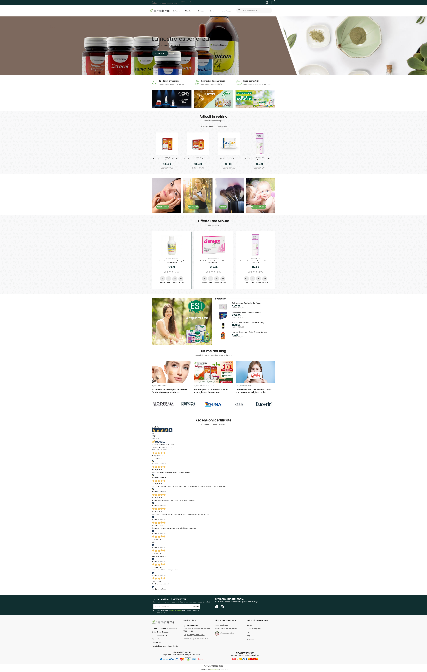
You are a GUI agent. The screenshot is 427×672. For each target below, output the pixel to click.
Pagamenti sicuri (221, 625)
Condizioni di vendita (160, 635)
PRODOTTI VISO (163, 207)
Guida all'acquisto (254, 629)
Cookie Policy (220, 629)
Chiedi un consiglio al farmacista (164, 628)
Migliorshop (214, 669)
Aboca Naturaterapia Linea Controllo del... (167, 159)
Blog (212, 11)
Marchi (249, 625)
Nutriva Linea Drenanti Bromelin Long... (248, 322)
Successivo (163, 450)
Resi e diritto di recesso (161, 632)
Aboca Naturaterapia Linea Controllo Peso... (198, 159)
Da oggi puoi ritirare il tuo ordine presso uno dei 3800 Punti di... (213, 390)
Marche (188, 11)
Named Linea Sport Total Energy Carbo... (249, 332)
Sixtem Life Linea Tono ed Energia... (247, 312)
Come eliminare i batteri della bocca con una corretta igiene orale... (170, 390)
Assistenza (226, 11)
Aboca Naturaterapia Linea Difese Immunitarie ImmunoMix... (213, 261)
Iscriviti (196, 606)
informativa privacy (176, 610)
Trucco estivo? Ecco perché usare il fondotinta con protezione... (253, 390)
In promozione (206, 126)
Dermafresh (259, 157)
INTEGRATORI (193, 207)
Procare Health (255, 259)
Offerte (201, 11)
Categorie (177, 11)
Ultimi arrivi (222, 126)
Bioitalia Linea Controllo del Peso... (246, 303)
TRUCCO (223, 207)
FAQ (248, 632)
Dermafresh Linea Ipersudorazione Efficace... (260, 159)
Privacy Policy (157, 639)
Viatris (229, 157)
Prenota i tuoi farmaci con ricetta (165, 646)
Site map (250, 639)
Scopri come (160, 53)
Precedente (155, 450)
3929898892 (193, 625)
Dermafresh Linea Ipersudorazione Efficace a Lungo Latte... (172, 261)
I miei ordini (156, 642)
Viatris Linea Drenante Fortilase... (229, 159)
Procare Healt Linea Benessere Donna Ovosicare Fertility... (255, 261)
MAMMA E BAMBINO (258, 207)
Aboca (167, 157)
